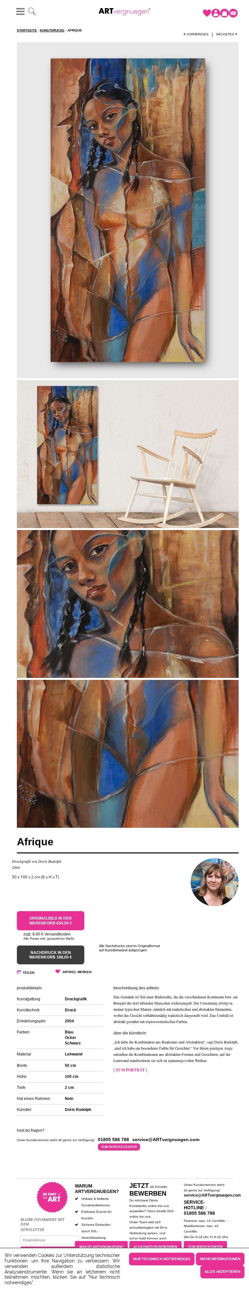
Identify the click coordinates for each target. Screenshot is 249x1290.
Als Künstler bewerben (155, 1247)
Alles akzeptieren (222, 1272)
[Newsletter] (233, 13)
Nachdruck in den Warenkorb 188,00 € (50, 954)
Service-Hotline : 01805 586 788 (199, 1208)
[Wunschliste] (207, 13)
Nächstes (225, 34)
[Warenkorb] (224, 13)
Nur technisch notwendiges (161, 1259)
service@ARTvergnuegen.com (212, 1195)
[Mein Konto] (215, 13)
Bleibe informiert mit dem (42, 1221)
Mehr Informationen (220, 1259)
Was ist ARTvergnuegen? (101, 1247)
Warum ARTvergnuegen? (97, 1188)
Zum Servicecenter (119, 1147)
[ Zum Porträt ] (130, 1070)
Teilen (28, 972)
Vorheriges (197, 34)
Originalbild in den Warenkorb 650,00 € (50, 920)
